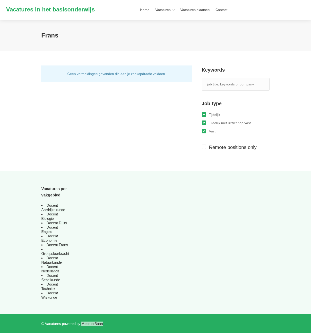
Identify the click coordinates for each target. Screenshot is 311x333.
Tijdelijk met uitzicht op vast (230, 123)
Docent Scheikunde (50, 277)
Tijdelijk (214, 115)
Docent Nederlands (50, 269)
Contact (221, 10)
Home (144, 10)
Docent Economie (49, 238)
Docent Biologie (49, 216)
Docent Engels (49, 229)
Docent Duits (56, 223)
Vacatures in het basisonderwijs (50, 9)
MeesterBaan (92, 324)
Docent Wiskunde (49, 295)
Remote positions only (233, 147)
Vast (212, 131)
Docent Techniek (49, 286)
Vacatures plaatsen (195, 10)
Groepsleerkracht (55, 253)
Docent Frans (57, 245)
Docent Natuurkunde (51, 260)
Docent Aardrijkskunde (53, 207)
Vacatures (163, 10)
